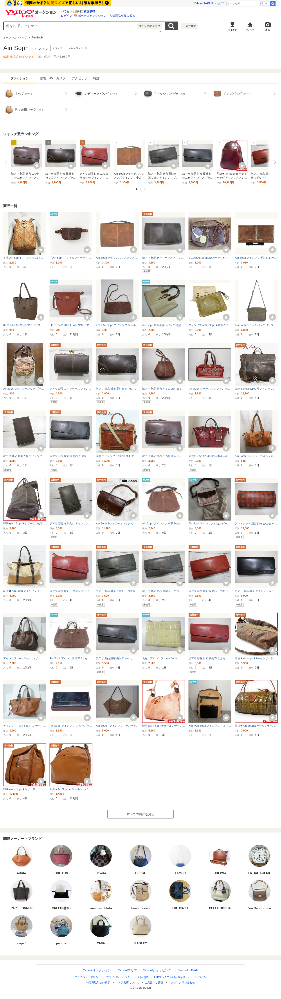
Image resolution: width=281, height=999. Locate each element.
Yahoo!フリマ (127, 970)
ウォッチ (250, 30)
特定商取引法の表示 (98, 982)
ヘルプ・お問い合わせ (182, 982)
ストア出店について (127, 982)
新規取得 (89, 11)
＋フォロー (58, 48)
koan (265, 3)
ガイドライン (199, 977)
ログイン (66, 15)
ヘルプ (219, 3)
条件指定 (189, 25)
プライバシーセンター (119, 977)
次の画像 (274, 162)
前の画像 (7, 162)
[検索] (273, 3)
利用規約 (143, 977)
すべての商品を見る (140, 814)
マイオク (232, 30)
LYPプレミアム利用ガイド (169, 977)
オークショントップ (15, 37)
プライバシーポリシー (87, 977)
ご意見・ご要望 (154, 982)
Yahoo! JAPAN (203, 3)
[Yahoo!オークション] (31, 10)
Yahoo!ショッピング (157, 970)
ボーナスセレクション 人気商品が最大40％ (106, 15)
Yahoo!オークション (97, 970)
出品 (267, 30)
